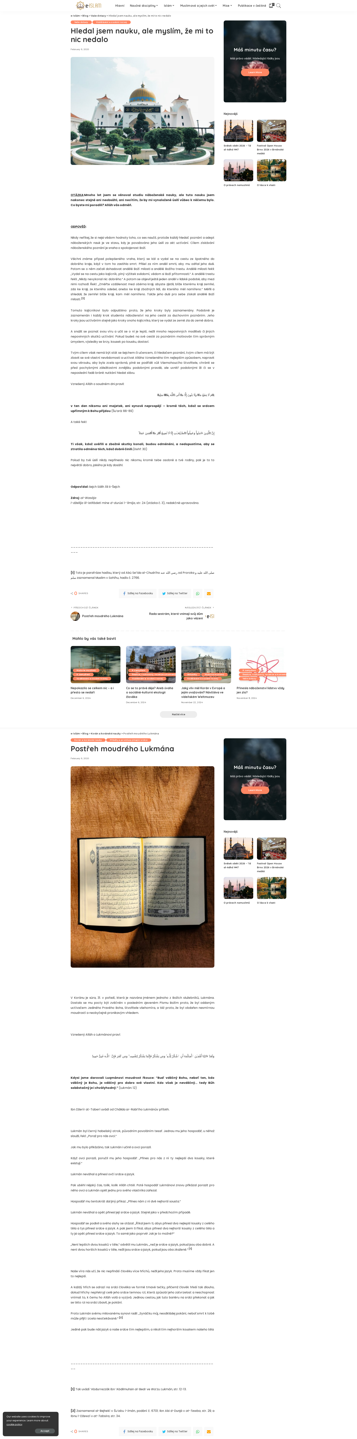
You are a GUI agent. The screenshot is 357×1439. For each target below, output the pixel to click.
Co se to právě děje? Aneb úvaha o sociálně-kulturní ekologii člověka (149, 692)
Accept (45, 1431)
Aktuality (192, 674)
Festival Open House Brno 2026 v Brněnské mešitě (270, 149)
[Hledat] (279, 5)
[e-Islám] (89, 5)
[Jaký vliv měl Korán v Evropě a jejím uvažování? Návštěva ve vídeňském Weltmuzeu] (206, 664)
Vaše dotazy (81, 22)
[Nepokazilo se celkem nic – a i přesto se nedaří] (95, 664)
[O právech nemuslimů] (238, 170)
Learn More (255, 72)
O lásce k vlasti (266, 185)
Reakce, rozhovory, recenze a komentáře (155, 674)
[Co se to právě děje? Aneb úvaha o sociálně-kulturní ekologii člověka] (151, 664)
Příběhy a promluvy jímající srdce (128, 740)
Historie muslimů (86, 670)
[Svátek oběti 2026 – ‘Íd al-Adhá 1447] (238, 131)
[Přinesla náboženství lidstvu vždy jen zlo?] (262, 664)
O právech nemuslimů (237, 185)
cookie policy (14, 1424)
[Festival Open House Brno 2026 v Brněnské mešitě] (271, 131)
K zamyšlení (83, 674)
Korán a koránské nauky (88, 740)
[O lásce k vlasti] (271, 170)
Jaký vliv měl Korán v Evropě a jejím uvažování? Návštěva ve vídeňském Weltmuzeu (203, 692)
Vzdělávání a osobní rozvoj (111, 22)
